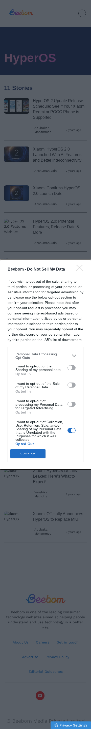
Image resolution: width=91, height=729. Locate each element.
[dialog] (45, 365)
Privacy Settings (73, 725)
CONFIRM (28, 453)
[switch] (71, 367)
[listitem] (45, 355)
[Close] (81, 269)
